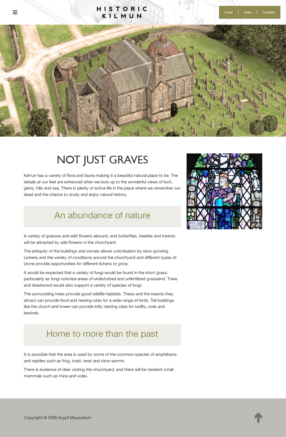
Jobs (247, 12)
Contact (269, 12)
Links (229, 12)
